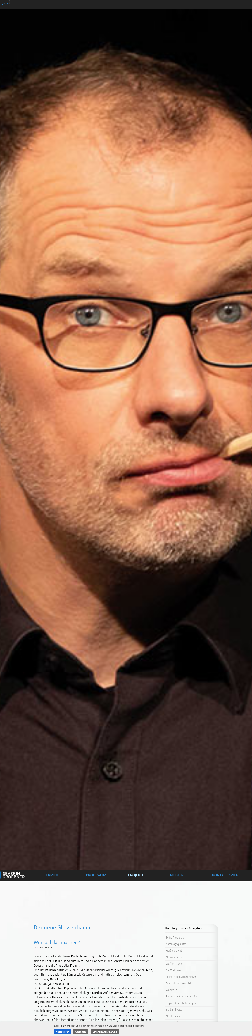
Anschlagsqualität (176, 944)
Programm (96, 875)
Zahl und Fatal (174, 1009)
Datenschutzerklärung (104, 1031)
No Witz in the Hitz (177, 957)
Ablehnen (80, 1031)
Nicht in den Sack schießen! (181, 976)
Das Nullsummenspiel (178, 983)
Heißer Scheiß (174, 950)
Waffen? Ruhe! (174, 963)
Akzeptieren (62, 1031)
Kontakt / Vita (225, 875)
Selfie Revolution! (176, 937)
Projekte (136, 875)
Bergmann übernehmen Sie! (182, 996)
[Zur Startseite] (16, 875)
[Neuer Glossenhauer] (126, 440)
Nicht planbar (174, 1016)
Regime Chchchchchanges (181, 1002)
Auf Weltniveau (174, 970)
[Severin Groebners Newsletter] (5, 4)
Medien (176, 875)
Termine (51, 875)
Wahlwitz (171, 989)
